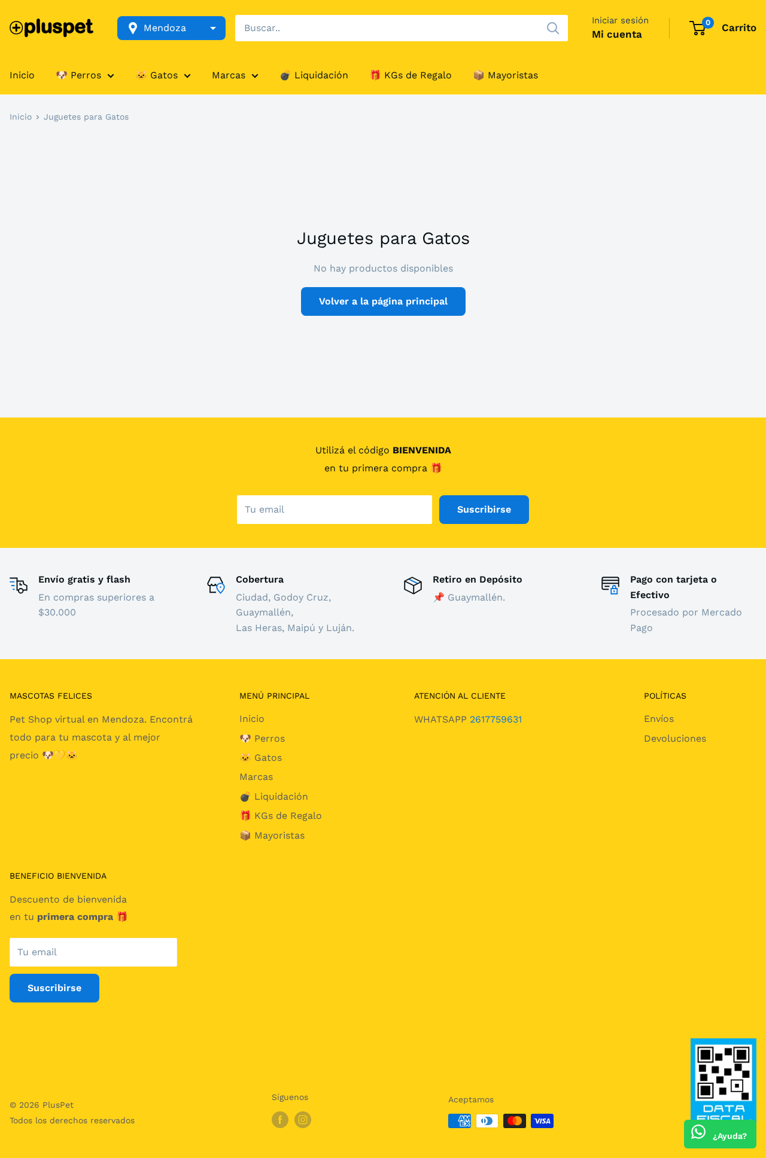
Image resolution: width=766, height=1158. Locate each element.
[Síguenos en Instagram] (302, 1120)
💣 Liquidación (313, 75)
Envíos (659, 718)
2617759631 (496, 719)
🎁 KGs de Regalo (410, 75)
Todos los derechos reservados (72, 1120)
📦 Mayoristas (505, 75)
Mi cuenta (617, 34)
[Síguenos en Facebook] (280, 1120)
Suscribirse (484, 509)
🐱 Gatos (156, 75)
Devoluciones (675, 738)
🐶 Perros (78, 75)
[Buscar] (553, 28)
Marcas (228, 75)
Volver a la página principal (383, 301)
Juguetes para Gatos (86, 116)
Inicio (22, 75)
